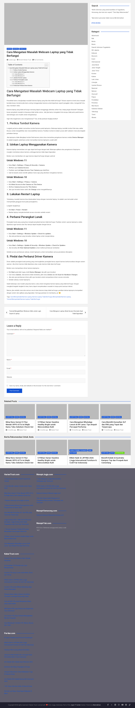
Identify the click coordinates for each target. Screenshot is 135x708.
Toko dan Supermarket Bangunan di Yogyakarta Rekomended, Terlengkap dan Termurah (49, 500)
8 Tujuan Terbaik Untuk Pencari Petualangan (18, 638)
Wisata (94, 117)
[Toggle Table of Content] (45, 65)
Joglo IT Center (76, 705)
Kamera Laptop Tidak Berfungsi (42, 297)
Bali (93, 38)
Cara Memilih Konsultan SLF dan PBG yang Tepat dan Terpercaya (114, 424)
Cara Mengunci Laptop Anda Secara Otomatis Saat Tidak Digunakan (66, 312)
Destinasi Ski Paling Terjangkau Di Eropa (17, 667)
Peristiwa (95, 103)
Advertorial (95, 35)
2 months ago (12, 430)
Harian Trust (23, 430)
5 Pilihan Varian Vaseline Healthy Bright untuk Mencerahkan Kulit (48, 424)
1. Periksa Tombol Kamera (19, 70)
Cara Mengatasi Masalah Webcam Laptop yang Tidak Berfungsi (28, 68)
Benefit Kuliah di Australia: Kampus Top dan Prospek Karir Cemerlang (114, 460)
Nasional (15, 49)
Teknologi (23, 49)
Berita (93, 41)
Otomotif (95, 94)
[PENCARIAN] (96, 23)
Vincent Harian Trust (25, 60)
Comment (10, 334)
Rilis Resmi (95, 106)
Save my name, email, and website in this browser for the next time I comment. (35, 386)
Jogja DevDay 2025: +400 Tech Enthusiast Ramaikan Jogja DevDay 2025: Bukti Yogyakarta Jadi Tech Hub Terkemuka (17, 522)
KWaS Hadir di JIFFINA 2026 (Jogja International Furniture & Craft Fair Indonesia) (83, 460)
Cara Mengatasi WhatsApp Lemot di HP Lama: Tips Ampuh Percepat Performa (83, 424)
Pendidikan (95, 100)
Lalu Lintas (95, 79)
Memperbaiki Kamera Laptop (62, 297)
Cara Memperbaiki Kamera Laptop (21, 297)
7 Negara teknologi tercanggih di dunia (16, 500)
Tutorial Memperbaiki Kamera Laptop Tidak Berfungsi (23, 299)
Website (9, 377)
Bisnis (93, 44)
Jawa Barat (95, 65)
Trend (93, 114)
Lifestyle (94, 82)
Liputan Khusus (97, 85)
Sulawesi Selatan (97, 109)
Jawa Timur (95, 71)
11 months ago (108, 430)
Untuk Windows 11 (19, 74)
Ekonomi (94, 56)
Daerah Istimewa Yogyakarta (101, 47)
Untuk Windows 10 (19, 76)
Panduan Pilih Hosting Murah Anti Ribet (16, 650)
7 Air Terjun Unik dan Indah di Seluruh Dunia (18, 686)
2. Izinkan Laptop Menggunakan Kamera (23, 72)
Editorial (94, 53)
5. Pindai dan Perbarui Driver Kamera (22, 85)
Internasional (96, 62)
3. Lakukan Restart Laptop (19, 78)
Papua (94, 97)
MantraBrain (97, 705)
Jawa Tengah (96, 68)
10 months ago (76, 430)
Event (93, 59)
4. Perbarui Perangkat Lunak (19, 79)
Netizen (94, 91)
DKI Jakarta (95, 50)
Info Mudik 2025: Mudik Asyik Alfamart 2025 (18, 662)
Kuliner (94, 76)
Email (9, 368)
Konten (9, 49)
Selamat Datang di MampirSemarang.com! (50, 515)
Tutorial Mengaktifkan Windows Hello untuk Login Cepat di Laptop (25, 312)
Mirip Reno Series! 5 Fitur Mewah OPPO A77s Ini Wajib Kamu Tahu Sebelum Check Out (19, 424)
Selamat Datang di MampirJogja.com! (48, 493)
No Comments (38, 60)
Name (9, 360)
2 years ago (12, 60)
